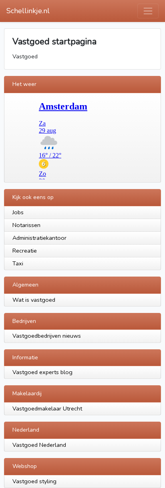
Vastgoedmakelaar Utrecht (47, 408)
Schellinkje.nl (28, 11)
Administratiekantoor (39, 238)
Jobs (18, 212)
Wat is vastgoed (33, 300)
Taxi (17, 263)
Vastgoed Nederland (39, 445)
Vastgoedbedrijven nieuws (46, 336)
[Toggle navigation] (148, 11)
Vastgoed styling (34, 481)
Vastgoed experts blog (42, 372)
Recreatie (24, 251)
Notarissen (26, 225)
